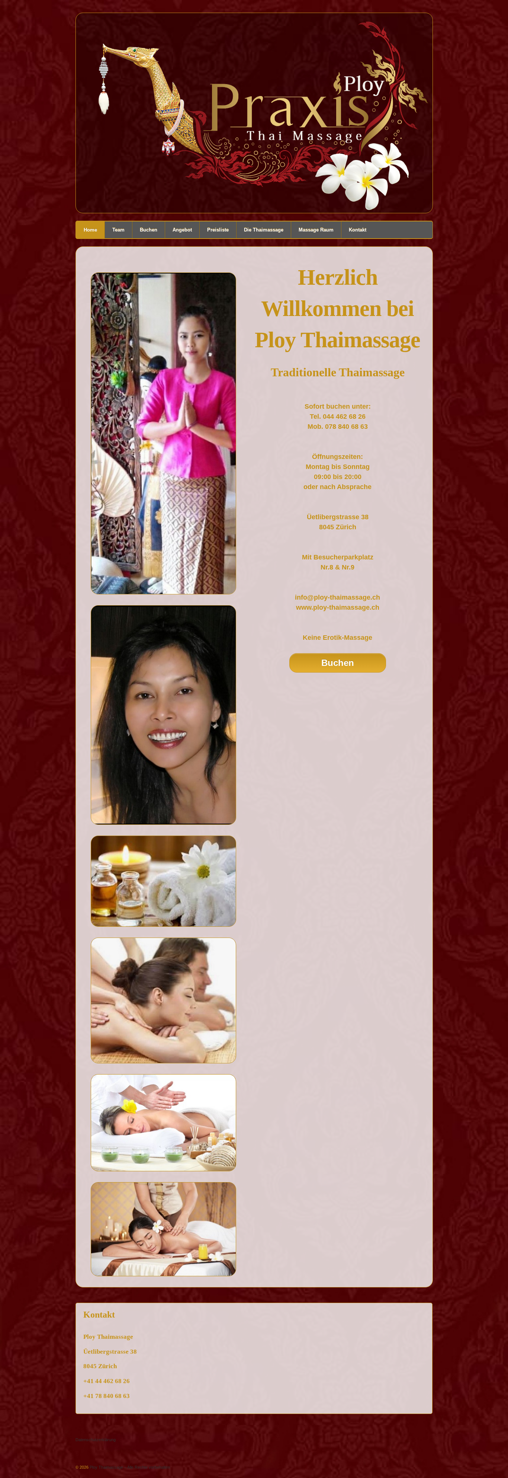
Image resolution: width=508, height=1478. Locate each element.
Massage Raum (316, 230)
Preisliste (218, 230)
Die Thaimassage (263, 230)
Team (118, 230)
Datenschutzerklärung (95, 1439)
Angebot (182, 230)
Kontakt (357, 230)
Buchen (148, 230)
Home (90, 230)
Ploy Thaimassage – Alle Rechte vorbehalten (129, 1467)
